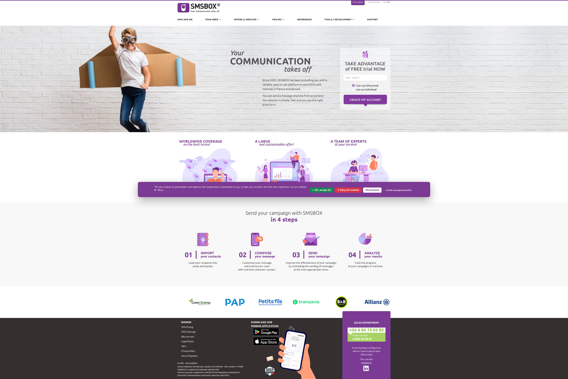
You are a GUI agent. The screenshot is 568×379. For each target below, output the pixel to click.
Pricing (277, 19)
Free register (357, 2)
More (160, 189)
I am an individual (366, 89)
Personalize (372, 190)
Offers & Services (245, 19)
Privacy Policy (188, 350)
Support (372, 19)
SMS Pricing (187, 326)
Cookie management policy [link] (399, 190)
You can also (366, 361)
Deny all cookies (349, 190)
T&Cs (183, 346)
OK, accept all (322, 190)
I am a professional (367, 85)
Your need (211, 19)
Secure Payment (189, 355)
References (304, 19)
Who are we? (187, 336)
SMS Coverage (188, 331)
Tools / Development (337, 19)
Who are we (185, 19)
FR (384, 2)
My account (374, 2)
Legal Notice (187, 341)
